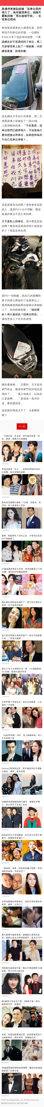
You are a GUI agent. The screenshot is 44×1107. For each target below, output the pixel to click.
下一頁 (22, 426)
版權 (26, 1103)
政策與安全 (12, 1103)
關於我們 (4, 1103)
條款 (18, 1103)
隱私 (22, 1103)
